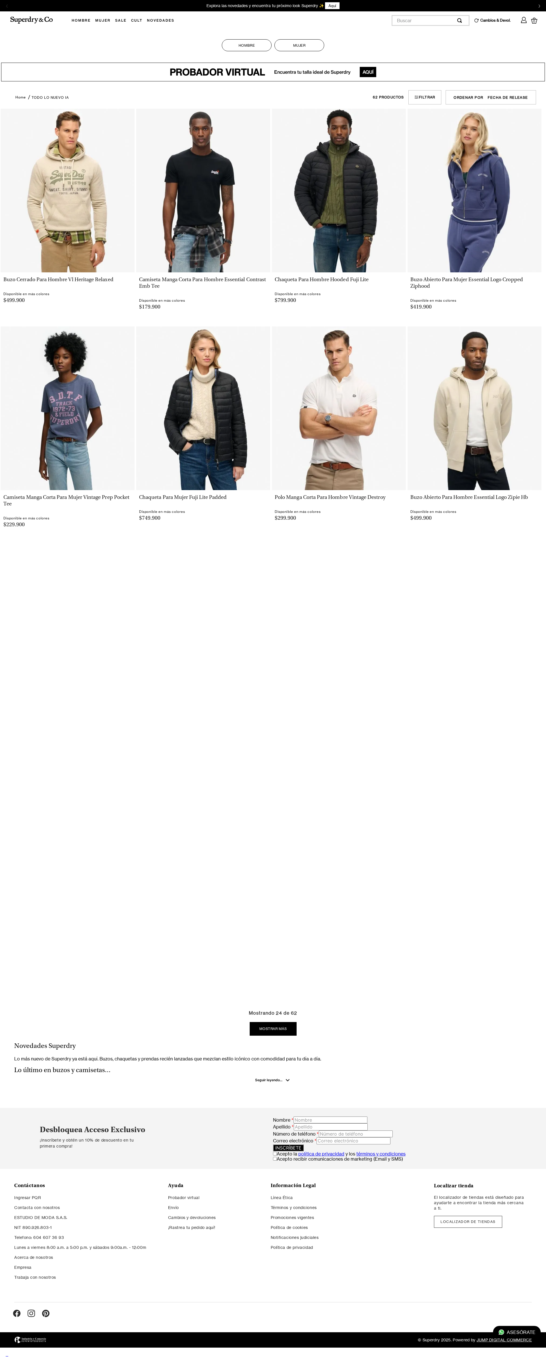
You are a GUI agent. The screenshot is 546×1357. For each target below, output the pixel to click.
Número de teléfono (296, 1134)
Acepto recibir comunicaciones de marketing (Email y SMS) (340, 1159)
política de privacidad (321, 1154)
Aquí (312, 5)
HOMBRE (247, 45)
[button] (67, 276)
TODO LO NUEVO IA (50, 97)
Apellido (283, 1127)
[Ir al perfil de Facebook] (16, 1313)
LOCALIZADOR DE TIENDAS (467, 1222)
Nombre (283, 1120)
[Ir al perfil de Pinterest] (45, 1313)
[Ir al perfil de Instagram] (31, 1313)
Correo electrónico (295, 1141)
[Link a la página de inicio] (20, 97)
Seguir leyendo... (268, 1080)
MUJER (299, 45)
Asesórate (521, 1332)
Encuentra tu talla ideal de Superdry (271, 72)
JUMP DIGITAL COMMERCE (504, 1339)
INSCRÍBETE (288, 1148)
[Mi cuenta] (523, 19)
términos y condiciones (381, 1154)
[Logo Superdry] (35, 20)
